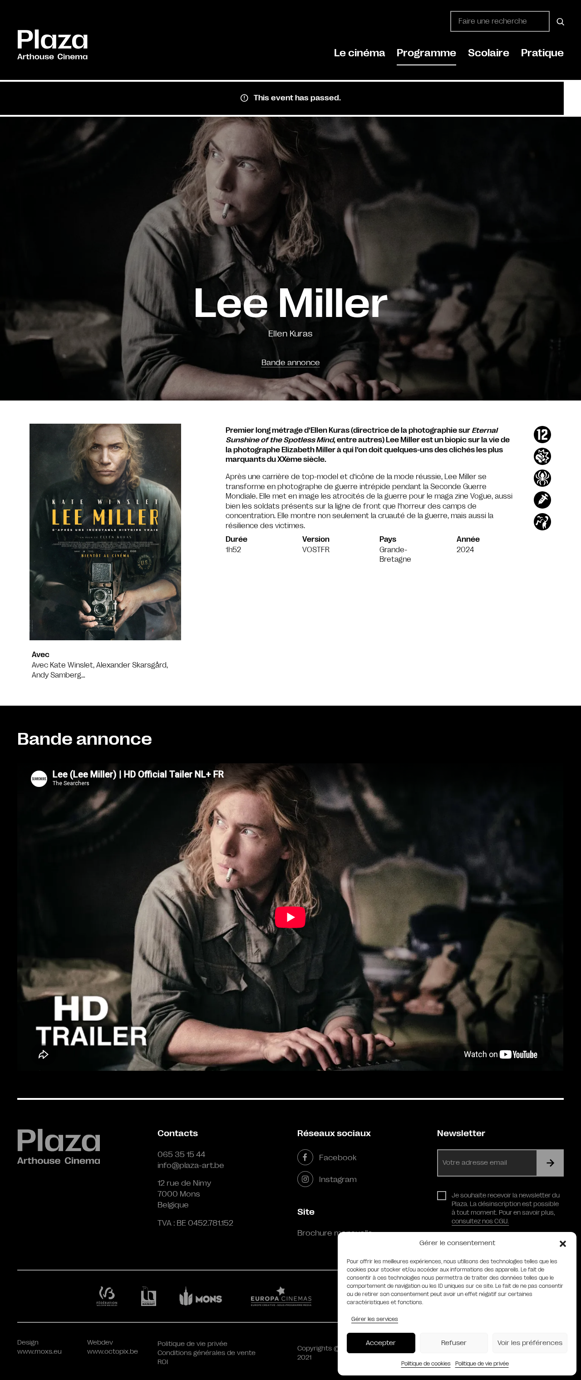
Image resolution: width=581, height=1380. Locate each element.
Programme (426, 53)
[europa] (286, 1296)
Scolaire (488, 53)
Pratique (542, 53)
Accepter (381, 1343)
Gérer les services (374, 1319)
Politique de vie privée (482, 1363)
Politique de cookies (426, 1363)
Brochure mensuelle (335, 1232)
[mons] (204, 1296)
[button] (562, 1243)
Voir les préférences (529, 1343)
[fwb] (109, 1296)
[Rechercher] (559, 21)
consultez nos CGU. (480, 1221)
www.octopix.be (112, 1351)
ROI (163, 1362)
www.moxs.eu (39, 1351)
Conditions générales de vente (207, 1353)
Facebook (337, 1157)
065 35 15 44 (181, 1154)
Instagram (338, 1179)
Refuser (454, 1343)
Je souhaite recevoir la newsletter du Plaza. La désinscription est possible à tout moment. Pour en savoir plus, (506, 1208)
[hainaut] (150, 1296)
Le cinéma (359, 53)
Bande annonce (290, 362)
